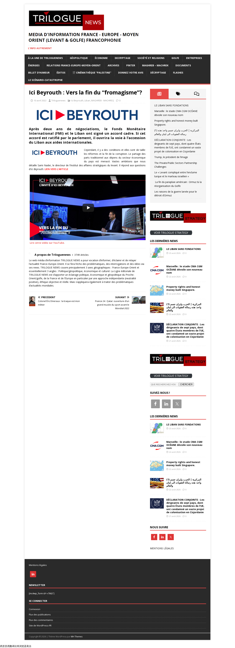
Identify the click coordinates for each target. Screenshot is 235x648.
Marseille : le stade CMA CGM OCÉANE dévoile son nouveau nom (184, 269)
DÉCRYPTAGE (158, 72)
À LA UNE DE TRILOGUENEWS (45, 58)
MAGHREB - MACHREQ (102, 100)
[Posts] (159, 94)
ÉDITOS (61, 72)
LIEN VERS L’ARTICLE (56, 169)
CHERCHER (186, 384)
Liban (87, 100)
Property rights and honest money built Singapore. (183, 288)
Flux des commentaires (41, 620)
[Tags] (178, 94)
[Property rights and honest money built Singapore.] (157, 293)
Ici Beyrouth (77, 100)
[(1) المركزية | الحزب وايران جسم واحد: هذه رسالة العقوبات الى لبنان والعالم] (157, 310)
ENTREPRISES (194, 58)
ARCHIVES (113, 65)
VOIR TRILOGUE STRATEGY (171, 232)
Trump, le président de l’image (171, 157)
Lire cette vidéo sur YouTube (47, 242)
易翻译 (10, 646)
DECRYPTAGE (122, 58)
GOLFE (175, 58)
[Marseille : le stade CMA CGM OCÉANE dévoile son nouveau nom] (157, 273)
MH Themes (76, 636)
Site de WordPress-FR (40, 625)
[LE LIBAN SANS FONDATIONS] (157, 255)
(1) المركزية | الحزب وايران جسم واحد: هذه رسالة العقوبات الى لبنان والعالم (183, 307)
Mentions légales (38, 565)
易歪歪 (3, 646)
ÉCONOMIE (101, 58)
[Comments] (196, 94)
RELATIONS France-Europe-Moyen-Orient (74, 65)
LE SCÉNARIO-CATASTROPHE (45, 80)
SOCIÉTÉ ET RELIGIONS (150, 58)
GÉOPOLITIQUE (79, 58)
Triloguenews (58, 100)
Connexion (34, 609)
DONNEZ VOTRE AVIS (130, 72)
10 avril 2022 (40, 100)
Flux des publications (40, 614)
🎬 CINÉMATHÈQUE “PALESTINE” (91, 72)
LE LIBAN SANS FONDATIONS (171, 105)
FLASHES (178, 72)
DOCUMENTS (183, 65)
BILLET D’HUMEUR (39, 72)
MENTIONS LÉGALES (162, 548)
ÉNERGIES (34, 65)
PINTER (130, 65)
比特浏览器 (20, 646)
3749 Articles (81, 254)
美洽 (28, 646)
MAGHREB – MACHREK (155, 65)
